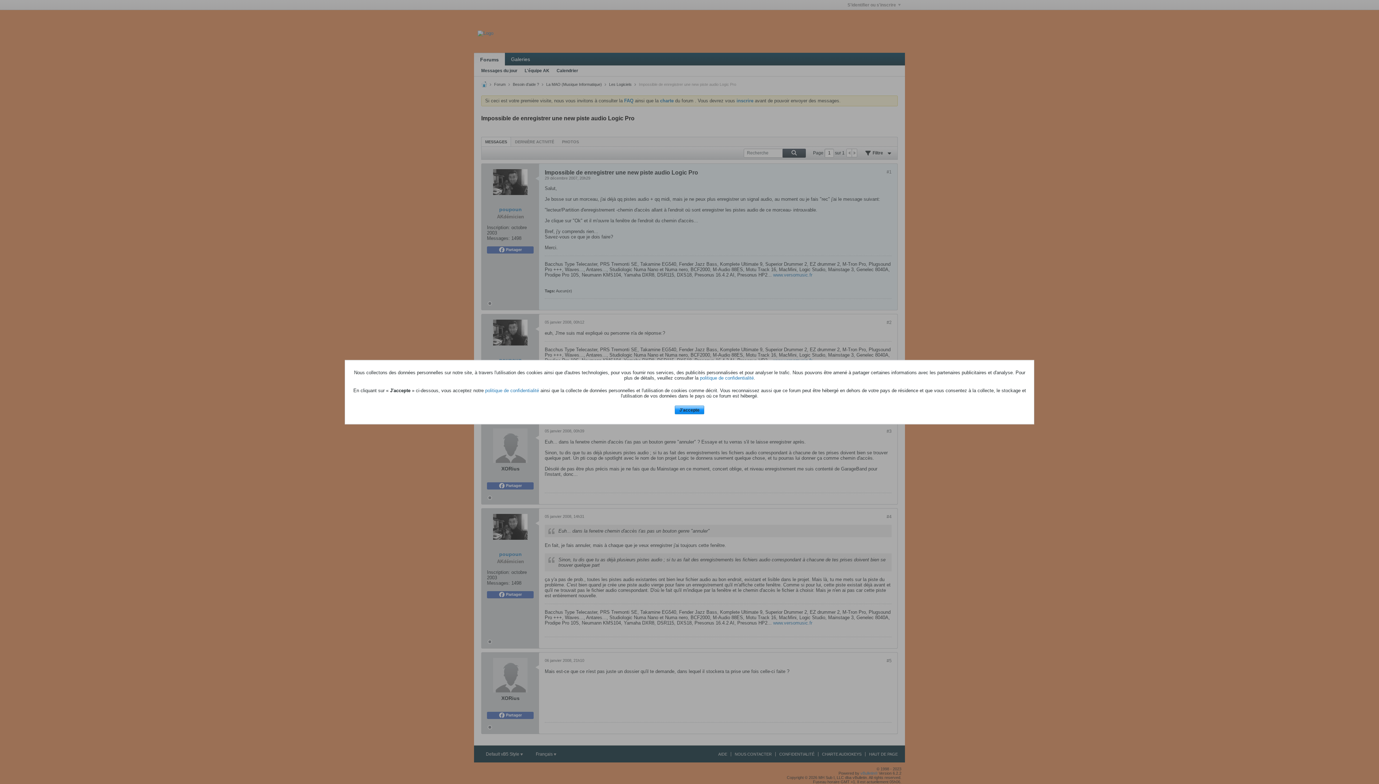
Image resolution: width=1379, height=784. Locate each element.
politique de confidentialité (727, 378)
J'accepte (689, 410)
